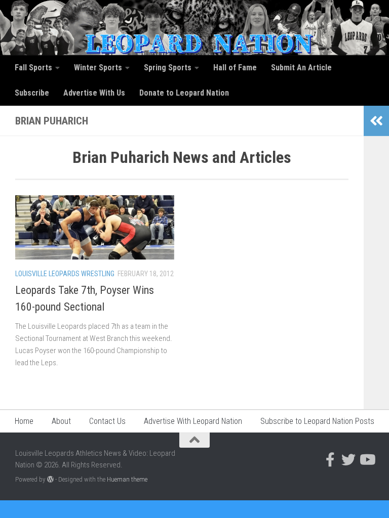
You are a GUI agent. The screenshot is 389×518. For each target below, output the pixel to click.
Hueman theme (127, 479)
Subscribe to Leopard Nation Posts (317, 421)
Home (24, 421)
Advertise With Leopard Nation (193, 421)
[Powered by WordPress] (50, 479)
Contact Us (107, 421)
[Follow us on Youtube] (367, 460)
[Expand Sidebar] (376, 121)
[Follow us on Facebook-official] (330, 460)
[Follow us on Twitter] (348, 460)
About (61, 421)
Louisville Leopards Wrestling (64, 274)
